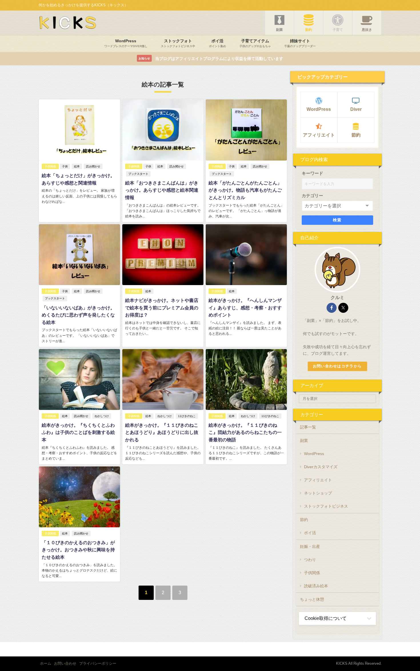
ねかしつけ (102, 416)
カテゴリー (312, 195)
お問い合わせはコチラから (337, 366)
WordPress (319, 109)
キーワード (312, 173)
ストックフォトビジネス (326, 506)
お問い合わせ (65, 663)
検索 (337, 220)
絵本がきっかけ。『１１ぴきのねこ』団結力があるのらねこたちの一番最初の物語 (245, 432)
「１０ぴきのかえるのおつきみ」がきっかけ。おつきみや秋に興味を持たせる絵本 (78, 549)
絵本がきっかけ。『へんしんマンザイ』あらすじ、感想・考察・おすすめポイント (245, 307)
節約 (356, 135)
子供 (65, 166)
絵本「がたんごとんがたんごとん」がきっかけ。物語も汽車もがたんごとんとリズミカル (245, 190)
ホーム (45, 663)
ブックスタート (138, 174)
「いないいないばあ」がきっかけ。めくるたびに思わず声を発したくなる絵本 (78, 315)
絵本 (77, 166)
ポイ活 (310, 533)
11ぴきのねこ (187, 416)
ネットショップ (318, 493)
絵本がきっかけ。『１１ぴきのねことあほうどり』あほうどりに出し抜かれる (161, 432)
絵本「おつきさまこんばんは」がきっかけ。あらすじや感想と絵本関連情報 (161, 190)
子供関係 (50, 166)
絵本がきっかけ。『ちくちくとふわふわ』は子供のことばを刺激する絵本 (78, 432)
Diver (356, 109)
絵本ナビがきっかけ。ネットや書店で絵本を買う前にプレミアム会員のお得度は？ (161, 307)
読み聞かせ (93, 166)
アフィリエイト (319, 135)
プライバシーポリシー (97, 663)
